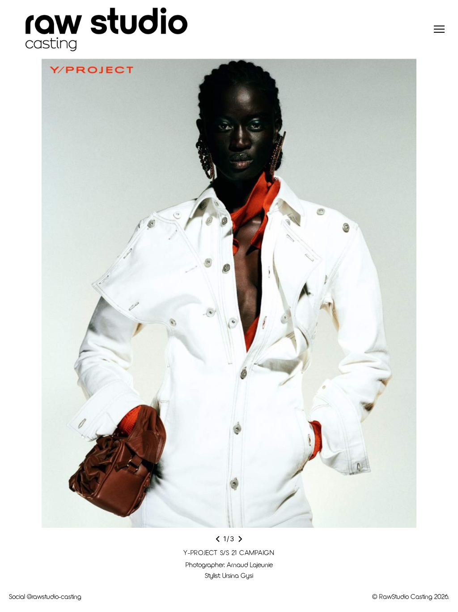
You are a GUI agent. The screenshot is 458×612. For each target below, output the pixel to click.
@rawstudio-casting (54, 596)
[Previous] (217, 539)
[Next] (240, 539)
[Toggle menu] (439, 29)
